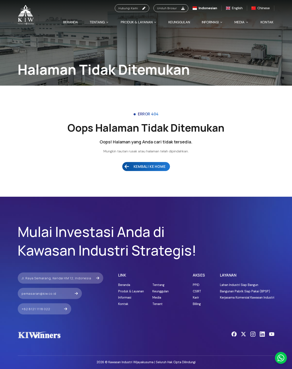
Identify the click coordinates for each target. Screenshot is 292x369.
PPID (196, 285)
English (237, 8)
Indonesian (208, 8)
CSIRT (197, 291)
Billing (197, 304)
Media (239, 22)
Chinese (263, 8)
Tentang (97, 22)
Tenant (157, 304)
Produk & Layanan (137, 22)
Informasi (210, 22)
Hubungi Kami (128, 8)
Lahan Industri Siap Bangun (239, 285)
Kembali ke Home (150, 166)
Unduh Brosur (167, 8)
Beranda (70, 22)
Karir (196, 297)
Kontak (267, 22)
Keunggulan (179, 22)
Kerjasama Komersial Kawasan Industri (247, 297)
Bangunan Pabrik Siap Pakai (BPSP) (245, 291)
